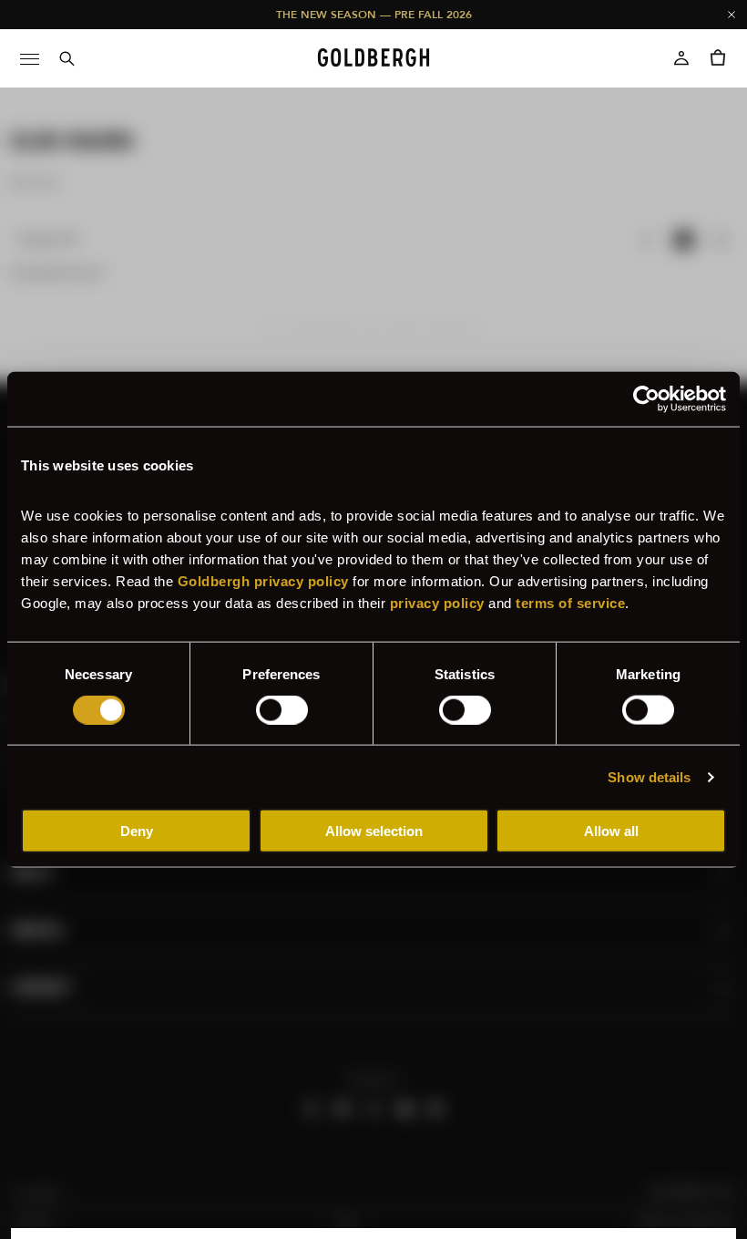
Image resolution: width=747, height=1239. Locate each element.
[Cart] (718, 58)
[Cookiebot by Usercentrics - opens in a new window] (646, 398)
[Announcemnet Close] (731, 14)
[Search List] (65, 58)
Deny (136, 831)
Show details (649, 776)
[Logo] (373, 58)
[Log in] (681, 58)
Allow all (611, 831)
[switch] (282, 709)
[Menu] (29, 58)
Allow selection (374, 831)
